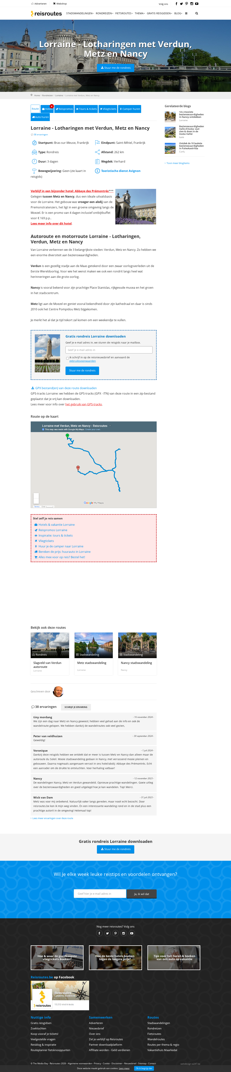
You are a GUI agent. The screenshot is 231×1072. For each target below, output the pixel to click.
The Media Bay (40, 1063)
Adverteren (40, 3)
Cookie (106, 1063)
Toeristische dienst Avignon (121, 171)
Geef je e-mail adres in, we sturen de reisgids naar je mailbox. (103, 342)
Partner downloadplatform (105, 1044)
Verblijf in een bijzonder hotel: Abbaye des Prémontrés (72, 191)
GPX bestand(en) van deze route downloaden (66, 388)
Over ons (94, 1034)
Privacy (97, 1063)
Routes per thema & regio (163, 1044)
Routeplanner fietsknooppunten (50, 1050)
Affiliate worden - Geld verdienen (109, 1050)
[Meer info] (186, 15)
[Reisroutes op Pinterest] (186, 4)
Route (35, 108)
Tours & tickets (88, 109)
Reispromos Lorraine (52, 530)
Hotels (49, 108)
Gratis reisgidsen (159, 13)
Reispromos (66, 109)
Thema (139, 13)
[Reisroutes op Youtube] (197, 4)
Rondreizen (104, 13)
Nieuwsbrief (96, 1028)
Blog (177, 13)
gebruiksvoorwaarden (82, 361)
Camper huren (131, 109)
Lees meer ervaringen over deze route (52, 818)
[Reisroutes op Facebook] (176, 4)
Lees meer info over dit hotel (51, 224)
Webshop (61, 3)
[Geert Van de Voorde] (58, 691)
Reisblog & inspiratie (43, 1044)
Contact (152, 1063)
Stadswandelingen (79, 13)
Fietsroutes (123, 13)
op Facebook (52, 977)
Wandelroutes (156, 1039)
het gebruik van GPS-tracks (83, 404)
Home (37, 95)
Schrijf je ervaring (76, 707)
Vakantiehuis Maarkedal (162, 1050)
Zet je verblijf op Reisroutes (106, 1039)
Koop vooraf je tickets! (44, 1034)
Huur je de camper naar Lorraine (60, 546)
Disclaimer (117, 1063)
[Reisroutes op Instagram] (191, 4)
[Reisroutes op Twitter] (181, 4)
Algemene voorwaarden (80, 1063)
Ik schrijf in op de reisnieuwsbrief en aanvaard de (99, 359)
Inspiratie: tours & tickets (55, 535)
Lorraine (59, 95)
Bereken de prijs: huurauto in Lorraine (64, 552)
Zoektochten (38, 1028)
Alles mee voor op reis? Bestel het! (61, 557)
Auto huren (42, 117)
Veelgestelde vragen (43, 1039)
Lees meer (124, 1068)
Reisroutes (46, 13)
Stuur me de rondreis (117, 67)
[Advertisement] (94, 593)
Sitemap (142, 1063)
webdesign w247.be (190, 1063)
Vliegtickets (109, 109)
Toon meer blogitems (178, 163)
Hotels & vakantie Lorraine (56, 525)
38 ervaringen (41, 134)
